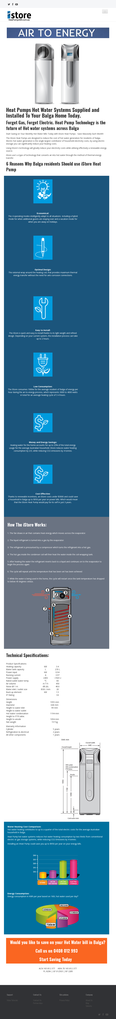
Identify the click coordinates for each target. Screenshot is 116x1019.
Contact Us (37, 1000)
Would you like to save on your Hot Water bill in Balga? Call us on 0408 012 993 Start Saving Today (57, 950)
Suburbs (89, 1005)
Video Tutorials (12, 1000)
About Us (89, 1000)
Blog (87, 1003)
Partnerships (38, 1003)
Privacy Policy (64, 1000)
